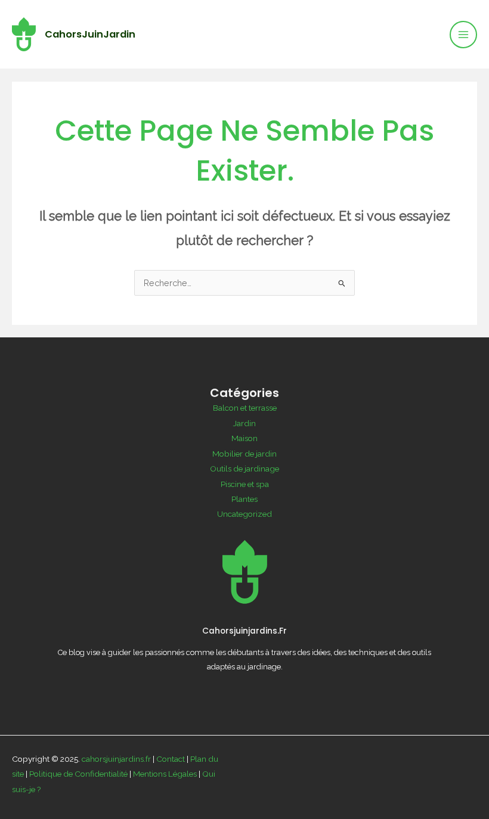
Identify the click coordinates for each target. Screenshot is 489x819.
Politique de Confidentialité (78, 773)
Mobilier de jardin (244, 453)
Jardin (244, 423)
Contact (170, 759)
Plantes (244, 499)
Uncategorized (244, 514)
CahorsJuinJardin (90, 34)
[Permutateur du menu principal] (463, 34)
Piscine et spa (245, 484)
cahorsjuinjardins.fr (116, 759)
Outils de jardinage (244, 468)
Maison (244, 438)
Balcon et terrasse (245, 407)
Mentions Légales (165, 773)
